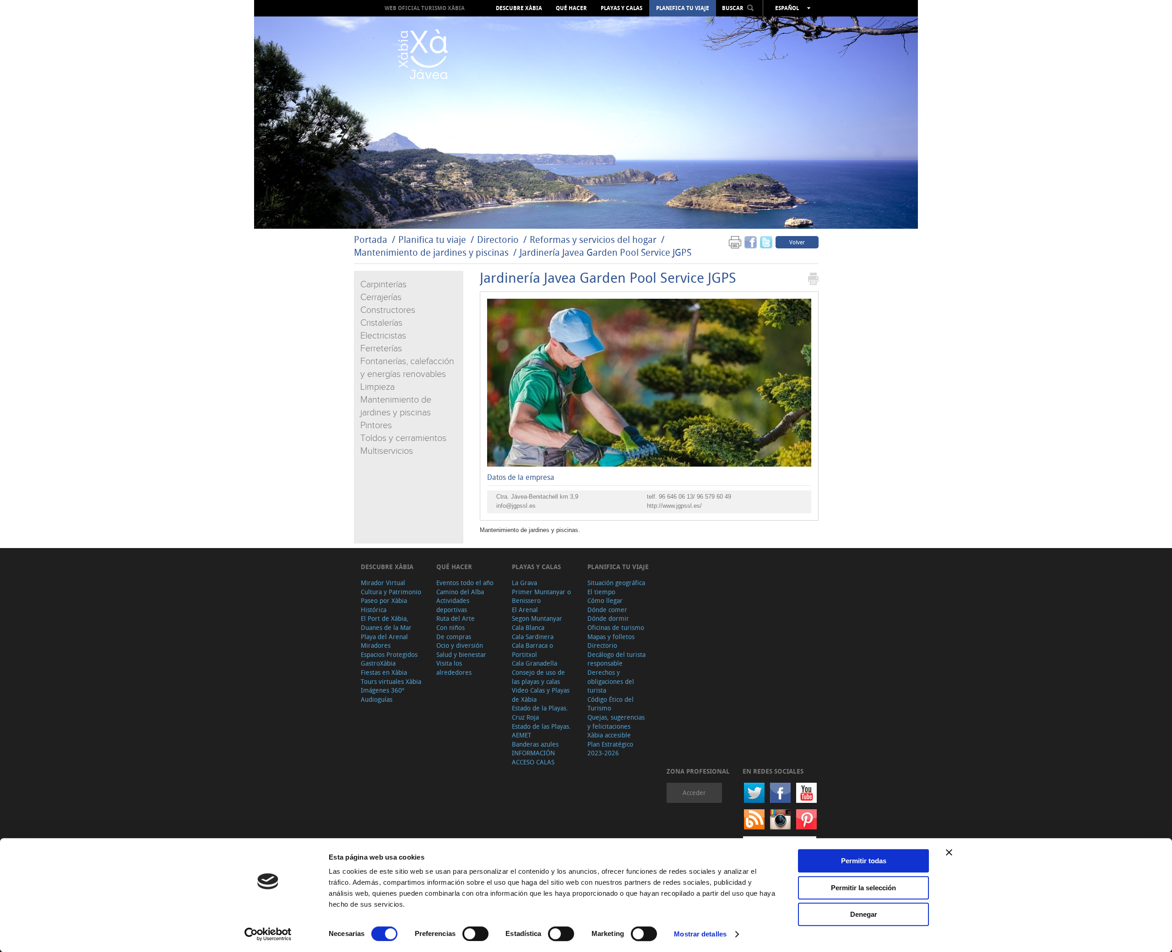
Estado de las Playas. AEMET (541, 731)
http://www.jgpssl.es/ (674, 505)
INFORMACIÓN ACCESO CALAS (533, 757)
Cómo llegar (605, 600)
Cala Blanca (528, 627)
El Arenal (525, 609)
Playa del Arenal (384, 636)
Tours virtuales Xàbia (391, 681)
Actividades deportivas (452, 605)
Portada (370, 239)
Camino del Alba (460, 591)
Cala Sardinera (532, 636)
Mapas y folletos (611, 636)
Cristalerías (381, 322)
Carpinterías (383, 284)
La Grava (524, 582)
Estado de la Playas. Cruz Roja (540, 712)
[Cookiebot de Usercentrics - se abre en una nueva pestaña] (268, 934)
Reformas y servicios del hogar (593, 239)
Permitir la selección (863, 888)
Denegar (863, 914)
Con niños (450, 627)
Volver (797, 242)
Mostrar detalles (700, 934)
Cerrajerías (381, 297)
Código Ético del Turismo (610, 704)
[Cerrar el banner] (949, 852)
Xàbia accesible (609, 735)
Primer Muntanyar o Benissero (541, 596)
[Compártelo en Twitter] (766, 242)
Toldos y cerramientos (403, 438)
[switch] (475, 933)
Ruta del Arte (455, 618)
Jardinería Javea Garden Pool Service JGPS (605, 252)
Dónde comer (607, 609)
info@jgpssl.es (516, 505)
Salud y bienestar (461, 654)
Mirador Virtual (383, 582)
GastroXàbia (378, 663)
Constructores (387, 310)
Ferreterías (381, 348)
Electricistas (383, 335)
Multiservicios (386, 451)
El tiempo (601, 591)
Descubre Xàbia (519, 8)
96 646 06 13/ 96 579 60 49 (695, 496)
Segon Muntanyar (537, 618)
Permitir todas (863, 861)
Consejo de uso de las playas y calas (538, 677)
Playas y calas (621, 8)
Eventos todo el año (465, 582)
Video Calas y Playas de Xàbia (541, 695)
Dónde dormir (608, 618)
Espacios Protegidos (389, 654)
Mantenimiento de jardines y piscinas (431, 252)
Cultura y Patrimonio (391, 591)
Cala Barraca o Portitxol (532, 650)
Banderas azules (535, 744)
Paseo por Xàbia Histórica (384, 605)
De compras (453, 636)
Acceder (694, 792)
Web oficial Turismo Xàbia (425, 8)
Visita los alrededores (454, 668)
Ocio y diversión (459, 645)
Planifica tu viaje (682, 8)
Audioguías (376, 699)
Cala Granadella (534, 663)
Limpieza (377, 387)
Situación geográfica (616, 582)
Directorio (499, 239)
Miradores (376, 645)
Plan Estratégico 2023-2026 (610, 749)
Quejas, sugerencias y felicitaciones (616, 722)
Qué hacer (571, 8)
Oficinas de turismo (615, 627)
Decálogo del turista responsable (616, 659)
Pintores (376, 425)
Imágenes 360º (382, 690)
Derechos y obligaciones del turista (610, 681)
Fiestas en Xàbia (384, 672)
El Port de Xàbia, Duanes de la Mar (386, 623)
